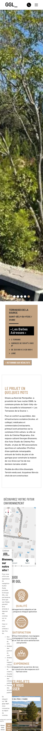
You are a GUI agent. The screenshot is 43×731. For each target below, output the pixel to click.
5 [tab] (28, 296)
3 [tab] (21, 296)
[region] (20, 537)
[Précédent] (4, 155)
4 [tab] (25, 296)
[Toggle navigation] (36, 5)
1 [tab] (14, 296)
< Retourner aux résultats (17, 362)
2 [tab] (18, 296)
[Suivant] (38, 155)
